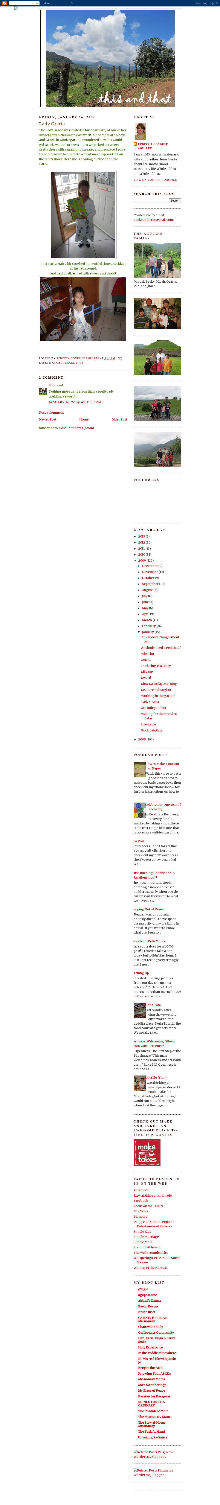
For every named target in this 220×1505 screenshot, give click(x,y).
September (150, 584)
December (150, 566)
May (145, 608)
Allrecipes (141, 1190)
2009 (142, 560)
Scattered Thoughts (156, 690)
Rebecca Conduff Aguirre (153, 146)
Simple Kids (142, 1232)
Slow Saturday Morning (159, 684)
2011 (141, 548)
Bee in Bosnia (148, 1306)
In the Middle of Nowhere (157, 1353)
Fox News (141, 1211)
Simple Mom (143, 1242)
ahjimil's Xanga (149, 1300)
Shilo (52, 385)
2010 (142, 554)
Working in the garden (158, 696)
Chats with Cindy (150, 1327)
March (147, 620)
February (149, 626)
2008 (142, 739)
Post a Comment (51, 412)
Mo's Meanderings (152, 1385)
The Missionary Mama (154, 1417)
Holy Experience (150, 1347)
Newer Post (47, 419)
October (148, 578)
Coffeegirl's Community (156, 1332)
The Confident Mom (153, 1411)
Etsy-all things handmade (153, 1195)
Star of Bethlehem (147, 1247)
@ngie (143, 1289)
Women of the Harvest (150, 1268)
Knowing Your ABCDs (154, 1374)
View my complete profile (155, 179)
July (145, 596)
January (148, 632)
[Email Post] (120, 358)
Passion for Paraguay (154, 1396)
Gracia (68, 362)
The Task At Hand (151, 1431)
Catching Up (139, 973)
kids (80, 362)
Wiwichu (147, 654)
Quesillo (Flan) (156, 1078)
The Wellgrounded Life (151, 1253)
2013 (142, 536)
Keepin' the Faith (150, 1368)
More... (146, 660)
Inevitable (148, 724)
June (145, 602)
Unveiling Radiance (152, 1437)
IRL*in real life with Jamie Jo (157, 1360)
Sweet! (146, 678)
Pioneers (140, 1217)
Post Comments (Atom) (76, 428)
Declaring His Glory (156, 666)
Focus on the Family (148, 1206)
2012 (142, 542)
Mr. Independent (153, 708)
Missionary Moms (151, 1379)
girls (56, 362)
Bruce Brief (146, 1312)
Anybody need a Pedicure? (161, 648)
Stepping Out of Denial (147, 909)
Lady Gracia (150, 702)
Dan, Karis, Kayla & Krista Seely (156, 1340)
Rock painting (151, 730)
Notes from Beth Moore (148, 941)
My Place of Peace (151, 1390)
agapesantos (147, 1295)
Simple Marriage (146, 1237)
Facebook (141, 1201)
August (147, 590)
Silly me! (147, 672)
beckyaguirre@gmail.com (153, 220)
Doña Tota (153, 1005)
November (150, 572)
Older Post (119, 419)
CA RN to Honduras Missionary (152, 1319)
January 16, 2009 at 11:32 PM (75, 402)
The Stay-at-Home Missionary (151, 1424)
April (146, 614)
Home (84, 419)
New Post (137, 841)
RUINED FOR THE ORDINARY (151, 1403)
